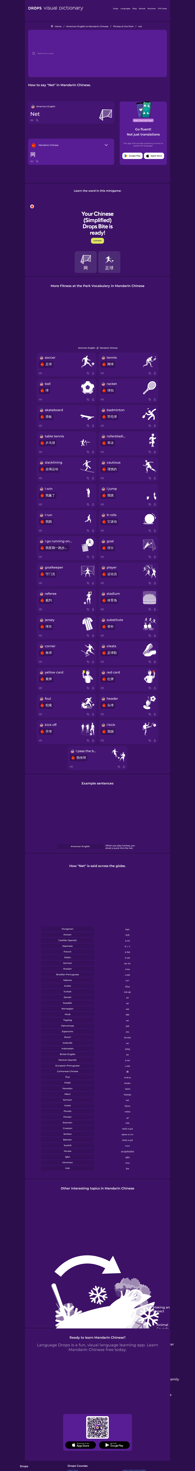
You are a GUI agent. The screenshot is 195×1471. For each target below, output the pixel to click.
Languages (125, 8)
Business (152, 8)
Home (58, 26)
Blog (135, 8)
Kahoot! (142, 8)
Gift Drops (162, 8)
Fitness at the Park (123, 26)
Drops (115, 8)
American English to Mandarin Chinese (87, 26)
